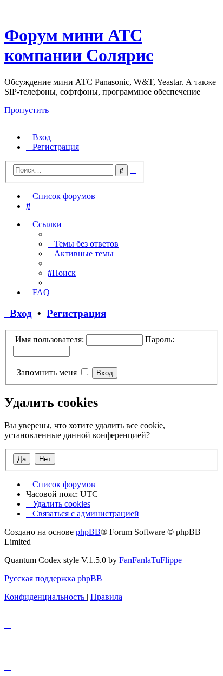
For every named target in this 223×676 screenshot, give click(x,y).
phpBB (88, 531)
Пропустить (26, 110)
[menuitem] (38, 137)
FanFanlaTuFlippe (150, 560)
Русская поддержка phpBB (53, 578)
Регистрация (76, 313)
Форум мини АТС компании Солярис (78, 45)
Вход (18, 313)
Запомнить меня (48, 372)
